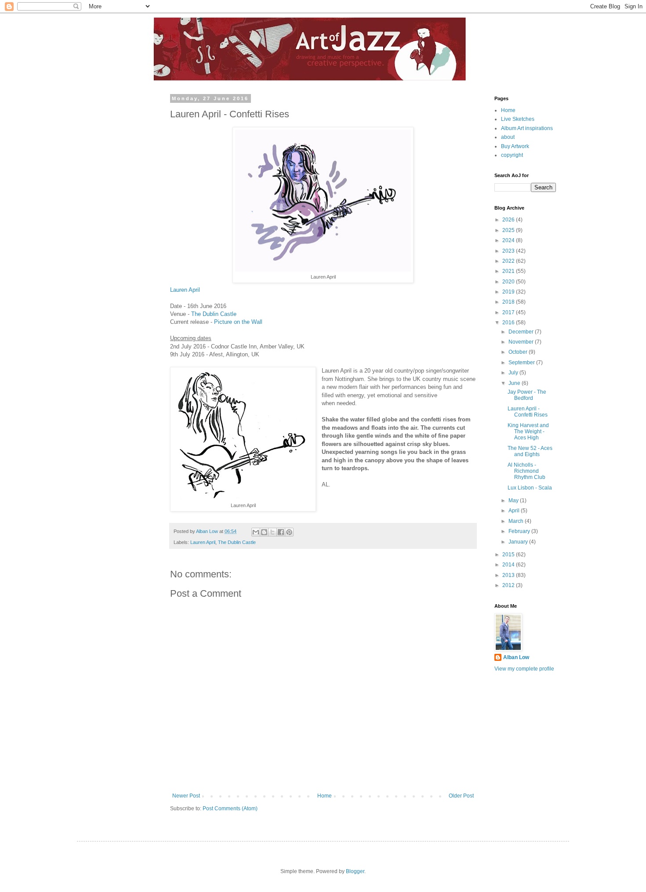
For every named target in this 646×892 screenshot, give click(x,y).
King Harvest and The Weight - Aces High (528, 431)
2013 (509, 575)
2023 (509, 251)
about (508, 137)
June (515, 383)
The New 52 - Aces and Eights (530, 451)
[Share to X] (272, 532)
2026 (509, 220)
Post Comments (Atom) (230, 808)
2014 (509, 565)
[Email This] (255, 532)
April (514, 511)
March (516, 521)
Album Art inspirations (527, 128)
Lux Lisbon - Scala (530, 488)
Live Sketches (517, 119)
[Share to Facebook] (280, 532)
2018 (509, 302)
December (521, 332)
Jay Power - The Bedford (527, 395)
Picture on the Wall (238, 322)
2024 (509, 240)
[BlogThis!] (264, 532)
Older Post (461, 796)
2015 (509, 554)
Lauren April (185, 289)
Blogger (355, 871)
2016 (509, 322)
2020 (509, 282)
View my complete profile (524, 669)
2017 (509, 312)
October (518, 352)
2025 (509, 230)
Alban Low (516, 657)
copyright (512, 155)
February (519, 531)
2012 (509, 585)
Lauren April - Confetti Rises (528, 412)
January (518, 542)
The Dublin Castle (213, 314)
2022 (509, 261)
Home (324, 796)
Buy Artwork (515, 146)
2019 (509, 292)
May (514, 500)
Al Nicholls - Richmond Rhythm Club (526, 471)
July (513, 373)
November (521, 342)
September (522, 362)
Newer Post (186, 796)
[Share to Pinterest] (289, 532)
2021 (509, 271)
